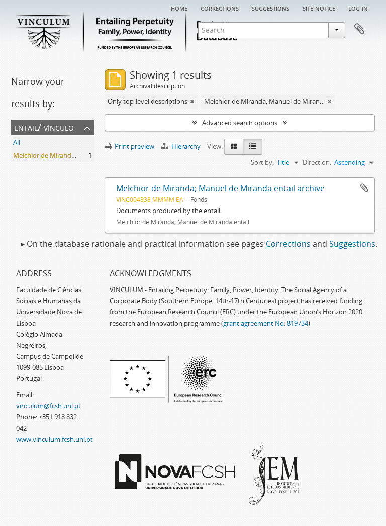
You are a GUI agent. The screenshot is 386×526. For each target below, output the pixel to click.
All (16, 142)
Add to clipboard (364, 188)
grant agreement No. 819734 (265, 323)
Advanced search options (239, 122)
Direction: (317, 162)
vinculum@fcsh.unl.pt (48, 405)
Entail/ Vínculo (44, 127)
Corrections (220, 7)
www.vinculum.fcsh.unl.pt (54, 439)
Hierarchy (186, 146)
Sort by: (262, 162)
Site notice (319, 7)
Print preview (133, 146)
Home (179, 7)
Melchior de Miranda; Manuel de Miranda (74, 155)
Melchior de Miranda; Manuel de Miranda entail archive (220, 188)
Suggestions (271, 7)
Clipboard (359, 29)
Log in (358, 7)
